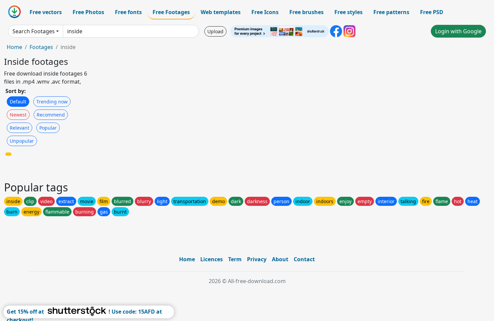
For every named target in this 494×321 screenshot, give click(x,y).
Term (235, 259)
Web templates (221, 12)
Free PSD (431, 12)
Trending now (52, 101)
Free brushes (306, 12)
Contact (304, 259)
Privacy (256, 259)
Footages (41, 47)
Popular (48, 128)
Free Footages (171, 12)
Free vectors (46, 12)
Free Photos (88, 12)
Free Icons (265, 12)
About (280, 259)
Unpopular (22, 141)
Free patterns (391, 12)
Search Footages (33, 31)
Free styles (348, 12)
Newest (18, 114)
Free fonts (128, 12)
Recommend (51, 114)
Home (14, 47)
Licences (211, 259)
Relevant (19, 128)
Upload (215, 31)
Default (18, 101)
